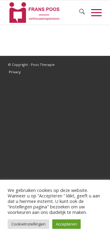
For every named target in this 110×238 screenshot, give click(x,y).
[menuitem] (79, 12)
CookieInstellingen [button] (28, 224)
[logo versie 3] (45, 12)
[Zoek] (79, 12)
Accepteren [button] (66, 224)
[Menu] (93, 12)
